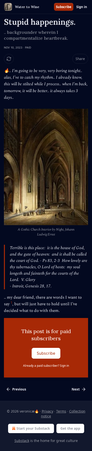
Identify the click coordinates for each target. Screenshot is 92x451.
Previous (19, 389)
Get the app (70, 428)
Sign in (81, 7)
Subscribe (63, 7)
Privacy (47, 411)
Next (76, 389)
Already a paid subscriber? (46, 366)
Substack (21, 440)
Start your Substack (33, 428)
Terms (61, 411)
